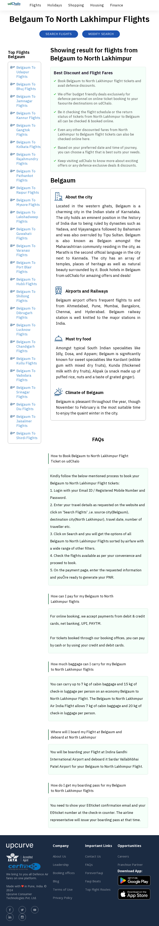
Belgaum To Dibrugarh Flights (25, 313)
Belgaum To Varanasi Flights (25, 250)
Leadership (61, 864)
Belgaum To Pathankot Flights (25, 176)
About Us (59, 856)
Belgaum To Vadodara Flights (25, 375)
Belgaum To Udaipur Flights (25, 72)
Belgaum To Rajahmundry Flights (27, 159)
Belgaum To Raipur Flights (27, 190)
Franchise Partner (130, 864)
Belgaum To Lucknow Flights (25, 329)
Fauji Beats (93, 881)
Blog (56, 881)
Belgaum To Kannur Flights (28, 115)
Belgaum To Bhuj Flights (26, 86)
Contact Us (93, 856)
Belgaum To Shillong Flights (25, 296)
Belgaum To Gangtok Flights (25, 130)
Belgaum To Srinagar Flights (25, 392)
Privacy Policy (62, 898)
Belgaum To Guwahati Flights (25, 233)
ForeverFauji (94, 873)
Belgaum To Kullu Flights (26, 360)
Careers (123, 856)
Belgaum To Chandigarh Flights (25, 346)
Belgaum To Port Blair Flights (25, 267)
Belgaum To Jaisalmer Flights (25, 421)
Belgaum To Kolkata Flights (28, 144)
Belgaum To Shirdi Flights (26, 435)
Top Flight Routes (98, 889)
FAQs (89, 864)
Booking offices (64, 873)
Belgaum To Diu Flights (25, 406)
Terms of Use (63, 889)
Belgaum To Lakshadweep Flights (27, 217)
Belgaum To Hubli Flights (26, 281)
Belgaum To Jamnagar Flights (25, 101)
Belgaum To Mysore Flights (28, 202)
